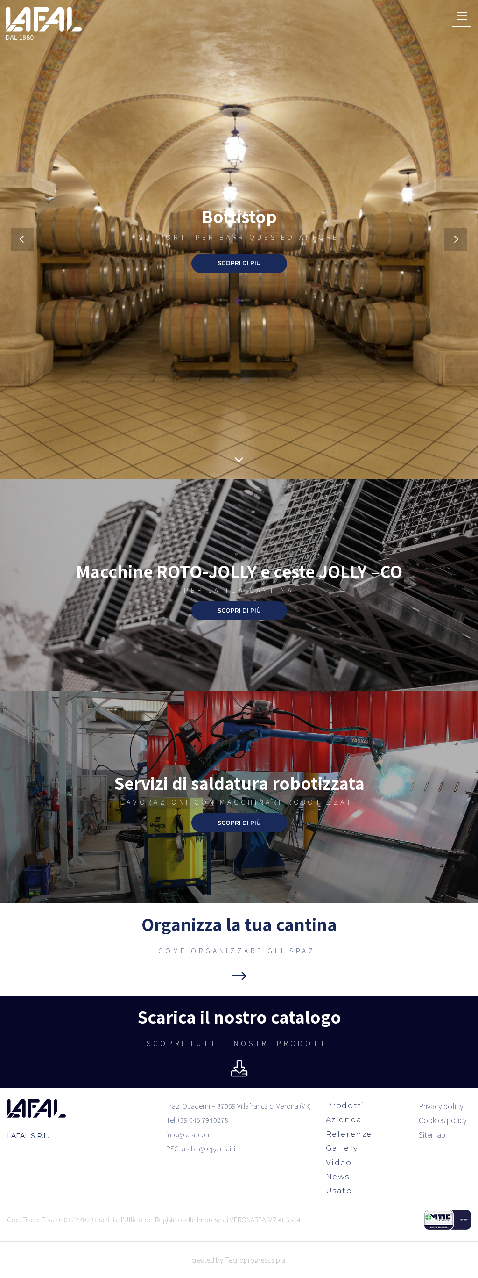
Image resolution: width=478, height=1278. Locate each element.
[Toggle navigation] (461, 15)
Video (339, 1162)
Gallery (342, 1148)
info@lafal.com (188, 1134)
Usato (339, 1190)
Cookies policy (442, 1120)
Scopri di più (239, 263)
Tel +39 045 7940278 (197, 1120)
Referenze (349, 1134)
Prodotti (345, 1105)
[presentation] (22, 239)
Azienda (344, 1119)
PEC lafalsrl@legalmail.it (201, 1148)
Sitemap (432, 1134)
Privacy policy (441, 1106)
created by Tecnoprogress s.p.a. (239, 1259)
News (338, 1176)
